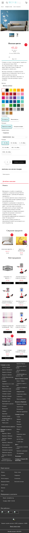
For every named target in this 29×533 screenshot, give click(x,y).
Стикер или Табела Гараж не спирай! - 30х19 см (21, 351)
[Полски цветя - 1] (7, 241)
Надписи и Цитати (7, 374)
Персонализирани (21, 399)
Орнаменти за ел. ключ (8, 383)
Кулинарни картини (7, 447)
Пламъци (19, 424)
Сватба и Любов (6, 398)
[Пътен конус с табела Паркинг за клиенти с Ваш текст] (7, 293)
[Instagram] (6, 504)
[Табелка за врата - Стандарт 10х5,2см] (7, 268)
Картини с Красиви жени (6, 455)
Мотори (19, 421)
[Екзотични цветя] (7, 342)
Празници (4, 413)
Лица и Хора (5, 386)
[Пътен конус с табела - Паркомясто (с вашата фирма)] (21, 293)
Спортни (4, 406)
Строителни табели (21, 394)
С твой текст (20, 441)
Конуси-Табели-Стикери (21, 378)
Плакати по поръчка (22, 404)
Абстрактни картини (7, 450)
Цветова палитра (7, 85)
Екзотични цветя (8, 351)
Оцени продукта (6, 174)
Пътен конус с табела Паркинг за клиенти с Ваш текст (8, 302)
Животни (19, 436)
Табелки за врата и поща (21, 384)
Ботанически (20, 409)
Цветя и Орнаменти (17, 6)
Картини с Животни (7, 442)
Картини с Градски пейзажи (6, 439)
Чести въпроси (5, 478)
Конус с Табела (20, 381)
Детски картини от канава (21, 371)
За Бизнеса (19, 396)
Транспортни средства (7, 403)
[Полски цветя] (14, 30)
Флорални (19, 426)
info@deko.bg (10, 498)
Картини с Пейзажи (7, 436)
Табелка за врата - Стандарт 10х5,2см (8, 277)
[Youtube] (9, 504)
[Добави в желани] (26, 158)
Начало (2, 6)
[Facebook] (3, 504)
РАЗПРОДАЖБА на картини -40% (21, 375)
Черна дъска (5, 422)
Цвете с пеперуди (21, 250)
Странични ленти (21, 434)
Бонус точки (18, 472)
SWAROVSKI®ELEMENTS (8, 426)
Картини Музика (21, 363)
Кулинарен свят (6, 401)
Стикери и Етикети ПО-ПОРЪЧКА (21, 459)
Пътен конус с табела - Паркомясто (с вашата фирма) (21, 302)
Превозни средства (7, 452)
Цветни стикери (6, 416)
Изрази (18, 429)
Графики (4, 381)
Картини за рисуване (22, 450)
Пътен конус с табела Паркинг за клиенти (21, 277)
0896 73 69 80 (11, 501)
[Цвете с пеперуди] (21, 241)
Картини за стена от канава (6, 430)
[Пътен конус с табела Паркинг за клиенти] (21, 268)
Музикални (5, 408)
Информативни (20, 391)
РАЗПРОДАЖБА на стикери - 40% (6, 419)
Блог (2, 491)
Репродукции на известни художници (6, 459)
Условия (3, 475)
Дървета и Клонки (7, 372)
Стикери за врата (6, 393)
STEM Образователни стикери (7, 378)
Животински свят (6, 388)
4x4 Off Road (20, 439)
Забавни (4, 411)
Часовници (18, 456)
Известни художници (22, 411)
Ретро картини (6, 445)
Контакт (3, 487)
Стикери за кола (19, 414)
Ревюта (5, 185)
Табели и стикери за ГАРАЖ (21, 388)
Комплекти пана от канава (21, 367)
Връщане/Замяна (5, 481)
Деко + (17, 444)
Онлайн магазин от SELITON (14, 531)
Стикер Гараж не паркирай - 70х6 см (8, 326)
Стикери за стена (8, 6)
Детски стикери (6, 367)
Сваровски (6, 132)
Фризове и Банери (7, 396)
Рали (18, 431)
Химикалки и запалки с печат (22, 447)
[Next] (26, 245)
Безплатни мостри (19, 481)
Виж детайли (7, 283)
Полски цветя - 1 (8, 249)
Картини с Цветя (6, 433)
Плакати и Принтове (20, 401)
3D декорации (20, 453)
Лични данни (4, 484)
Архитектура (20, 406)
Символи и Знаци (6, 391)
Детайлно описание (9, 181)
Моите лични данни (15, 526)
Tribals (18, 416)
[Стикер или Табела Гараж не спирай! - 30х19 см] (21, 342)
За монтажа (17, 478)
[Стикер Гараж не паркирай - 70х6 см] (7, 317)
